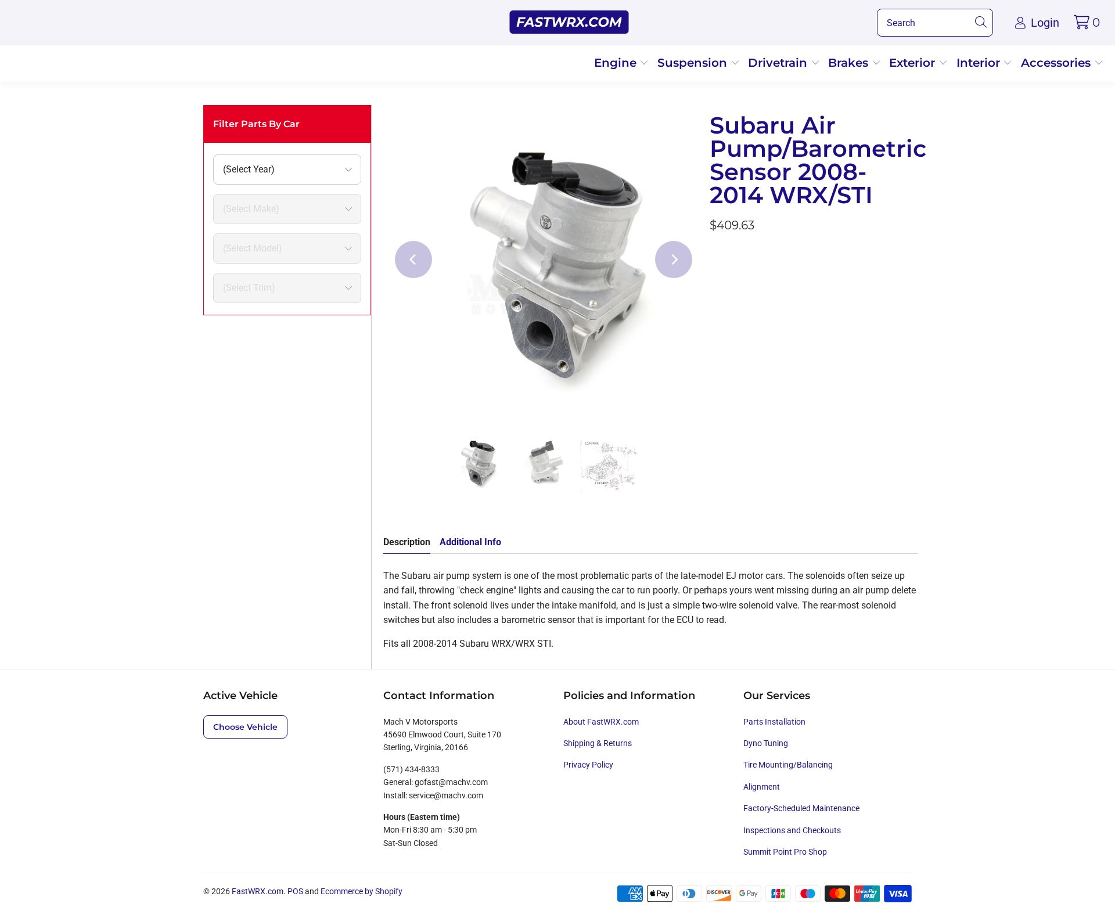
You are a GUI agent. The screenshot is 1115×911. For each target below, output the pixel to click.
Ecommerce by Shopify (361, 891)
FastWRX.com (257, 891)
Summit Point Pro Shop (785, 851)
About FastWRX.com (601, 721)
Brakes (850, 63)
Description (406, 542)
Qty (717, 352)
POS (295, 891)
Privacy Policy (588, 764)
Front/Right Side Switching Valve (783, 286)
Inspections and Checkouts (792, 830)
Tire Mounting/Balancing (788, 764)
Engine (617, 63)
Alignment (761, 786)
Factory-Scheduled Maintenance (801, 808)
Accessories (1057, 63)
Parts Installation (774, 721)
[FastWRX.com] (569, 22)
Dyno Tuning (765, 743)
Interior (979, 63)
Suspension (694, 63)
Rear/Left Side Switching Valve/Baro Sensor (804, 318)
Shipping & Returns (597, 743)
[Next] (673, 259)
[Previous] (413, 259)
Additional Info (470, 542)
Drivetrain (779, 63)
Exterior (913, 63)
